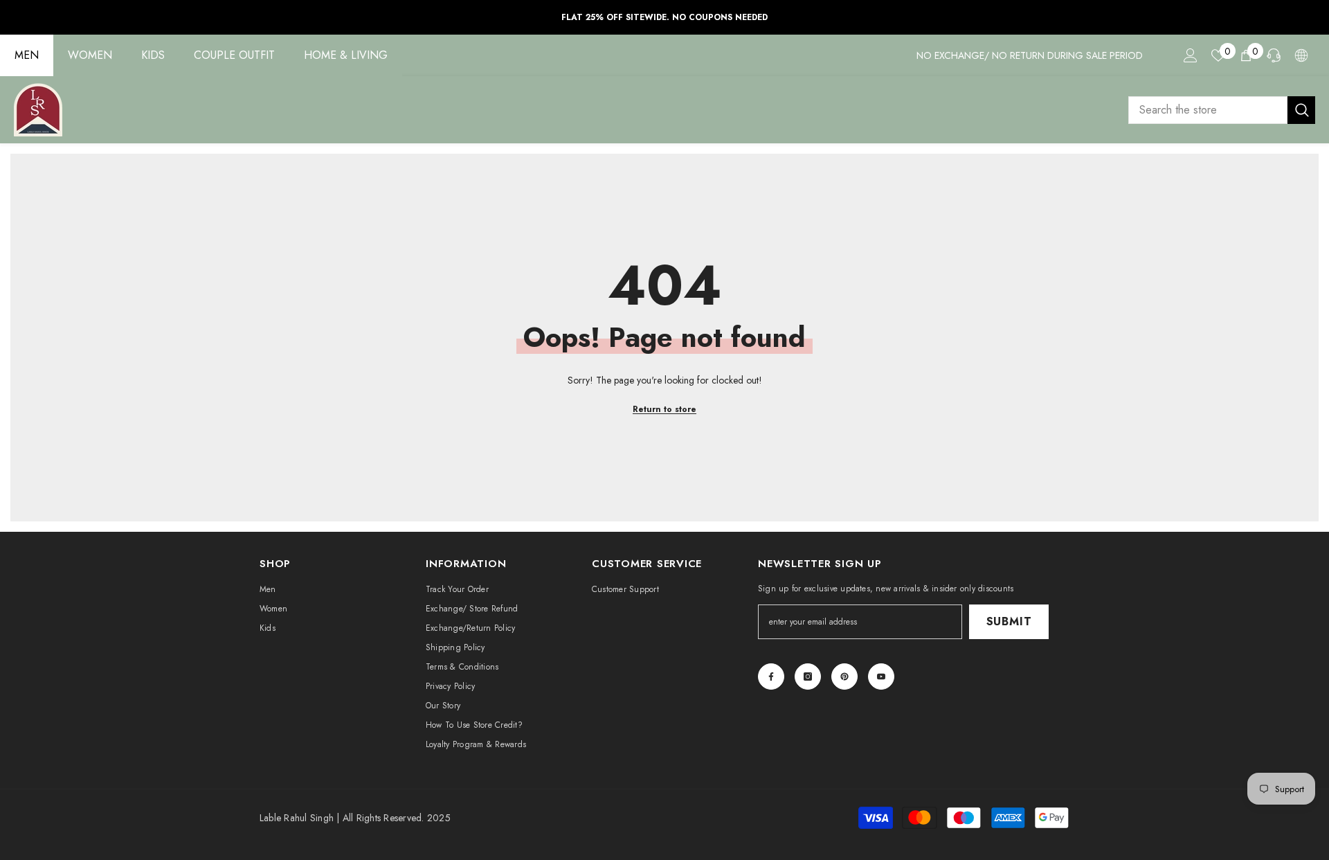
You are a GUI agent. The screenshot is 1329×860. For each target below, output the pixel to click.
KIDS (153, 55)
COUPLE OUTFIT (234, 55)
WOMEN (90, 55)
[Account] (1190, 55)
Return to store (664, 409)
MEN (27, 55)
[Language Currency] (1301, 55)
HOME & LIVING (346, 55)
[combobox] (1207, 110)
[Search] (1221, 110)
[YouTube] (881, 676)
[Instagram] (808, 676)
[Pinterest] (844, 676)
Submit (1009, 621)
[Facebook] (771, 676)
